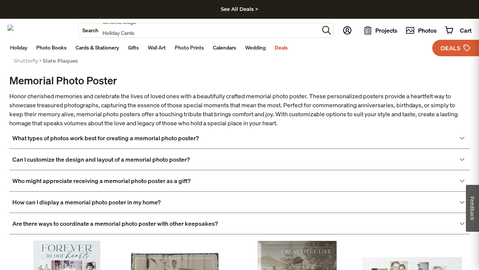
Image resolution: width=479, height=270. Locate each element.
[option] (25, 60)
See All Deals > (239, 9)
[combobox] (199, 30)
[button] (326, 30)
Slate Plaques (60, 61)
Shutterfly (25, 61)
